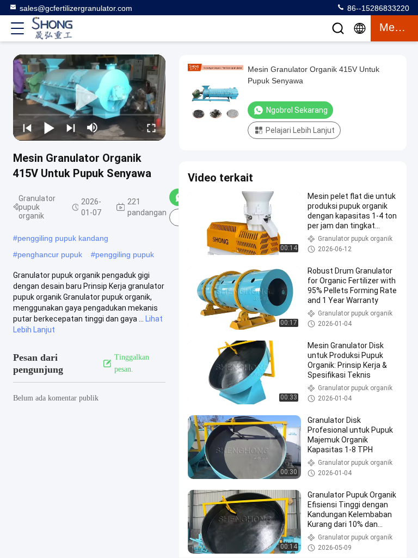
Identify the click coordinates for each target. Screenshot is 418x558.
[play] (89, 97)
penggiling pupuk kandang (62, 238)
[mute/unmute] (92, 127)
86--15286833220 (377, 8)
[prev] (27, 127)
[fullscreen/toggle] (151, 127)
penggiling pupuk (124, 254)
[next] (71, 127)
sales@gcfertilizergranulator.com (76, 8)
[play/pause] (49, 127)
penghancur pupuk (49, 254)
